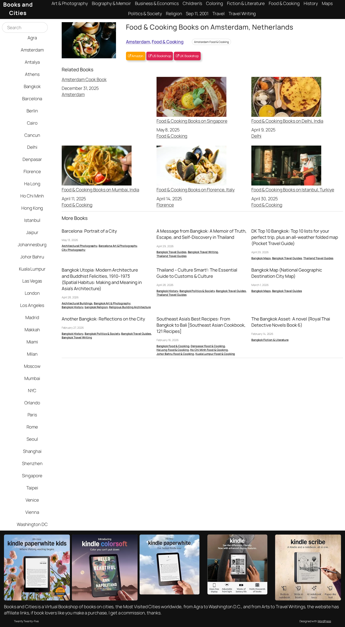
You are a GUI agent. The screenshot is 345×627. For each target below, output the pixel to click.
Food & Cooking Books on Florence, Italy (196, 189)
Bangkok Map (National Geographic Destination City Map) (286, 273)
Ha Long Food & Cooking (173, 350)
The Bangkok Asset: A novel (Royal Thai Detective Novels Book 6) (290, 322)
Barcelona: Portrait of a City (89, 231)
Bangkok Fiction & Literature (269, 340)
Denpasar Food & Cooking (208, 346)
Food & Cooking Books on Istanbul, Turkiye (292, 189)
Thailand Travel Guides (172, 256)
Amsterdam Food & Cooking (211, 42)
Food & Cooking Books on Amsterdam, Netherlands (209, 27)
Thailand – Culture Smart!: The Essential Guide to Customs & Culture (197, 273)
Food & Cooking (167, 42)
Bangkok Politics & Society (197, 291)
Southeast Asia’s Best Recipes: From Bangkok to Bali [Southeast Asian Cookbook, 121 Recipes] (201, 325)
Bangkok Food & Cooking (173, 346)
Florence (165, 205)
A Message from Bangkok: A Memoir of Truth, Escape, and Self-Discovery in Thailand (202, 234)
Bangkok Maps (261, 258)
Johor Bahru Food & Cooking (175, 354)
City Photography (73, 250)
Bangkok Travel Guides (171, 252)
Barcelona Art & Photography (118, 246)
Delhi (256, 136)
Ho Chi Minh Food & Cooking (209, 350)
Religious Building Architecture (130, 307)
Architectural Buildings (77, 303)
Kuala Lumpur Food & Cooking (215, 354)
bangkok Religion (96, 307)
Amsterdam (138, 42)
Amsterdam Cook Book (84, 79)
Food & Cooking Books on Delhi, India (287, 121)
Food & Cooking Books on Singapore (192, 121)
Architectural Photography (79, 246)
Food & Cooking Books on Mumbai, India (100, 189)
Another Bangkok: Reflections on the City (103, 319)
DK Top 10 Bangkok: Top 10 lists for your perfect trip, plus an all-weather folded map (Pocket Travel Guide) (294, 237)
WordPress (324, 621)
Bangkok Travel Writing (203, 252)
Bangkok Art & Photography (112, 303)
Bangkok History (72, 307)
